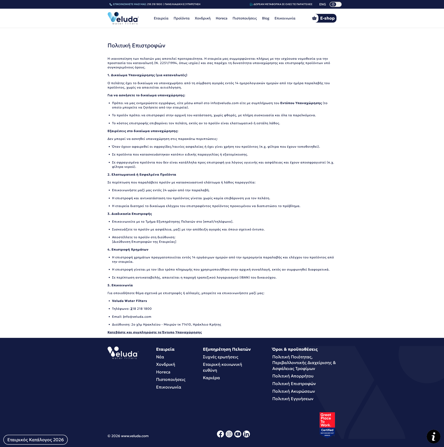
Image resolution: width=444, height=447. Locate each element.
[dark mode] (336, 4)
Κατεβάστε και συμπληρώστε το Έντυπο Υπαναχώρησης (155, 332)
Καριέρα (211, 377)
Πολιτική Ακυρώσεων (293, 391)
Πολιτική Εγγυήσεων (292, 398)
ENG (322, 4)
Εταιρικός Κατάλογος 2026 (35, 439)
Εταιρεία (161, 18)
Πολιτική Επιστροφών (294, 383)
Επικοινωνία (285, 18)
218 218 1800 (154, 4)
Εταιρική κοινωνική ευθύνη (222, 367)
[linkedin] (246, 437)
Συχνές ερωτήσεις (220, 357)
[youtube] (237, 437)
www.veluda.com (135, 436)
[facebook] (220, 437)
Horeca (221, 18)
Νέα (160, 357)
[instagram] (229, 437)
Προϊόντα (182, 18)
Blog (265, 18)
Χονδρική (203, 18)
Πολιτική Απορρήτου (293, 376)
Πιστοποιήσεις (245, 18)
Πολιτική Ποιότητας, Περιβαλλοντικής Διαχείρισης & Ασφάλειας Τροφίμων (304, 362)
